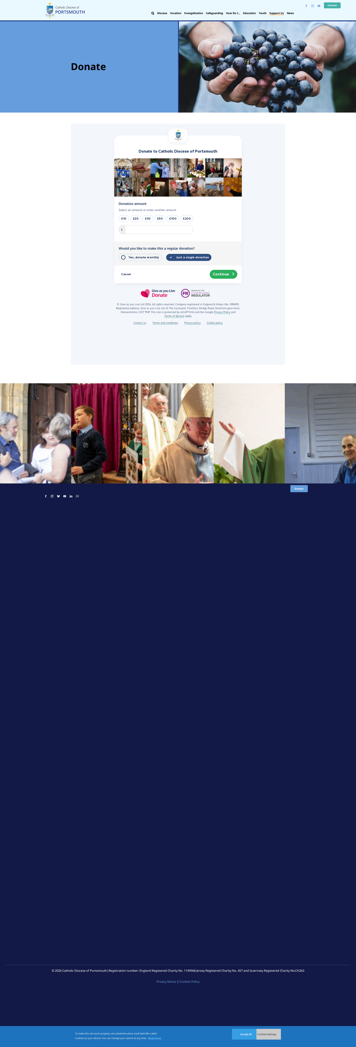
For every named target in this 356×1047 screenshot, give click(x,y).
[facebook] (306, 6)
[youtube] (319, 6)
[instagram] (312, 6)
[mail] (77, 496)
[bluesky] (58, 496)
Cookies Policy (189, 981)
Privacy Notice (166, 981)
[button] (152, 13)
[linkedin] (71, 496)
